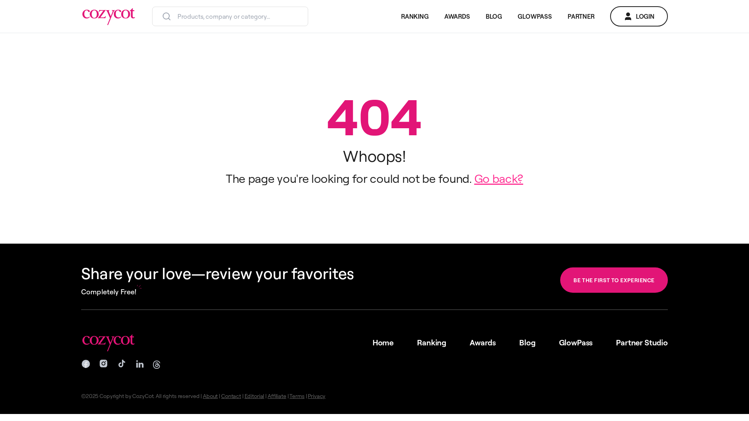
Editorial (254, 396)
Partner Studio (642, 342)
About (210, 396)
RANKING (415, 16)
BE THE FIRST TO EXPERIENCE (614, 280)
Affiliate (277, 396)
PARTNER (581, 16)
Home (383, 342)
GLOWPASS (535, 16)
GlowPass (576, 342)
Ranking (431, 342)
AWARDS (457, 16)
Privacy (316, 396)
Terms (296, 396)
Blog (527, 342)
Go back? (499, 178)
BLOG (494, 16)
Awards (483, 342)
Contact (231, 396)
